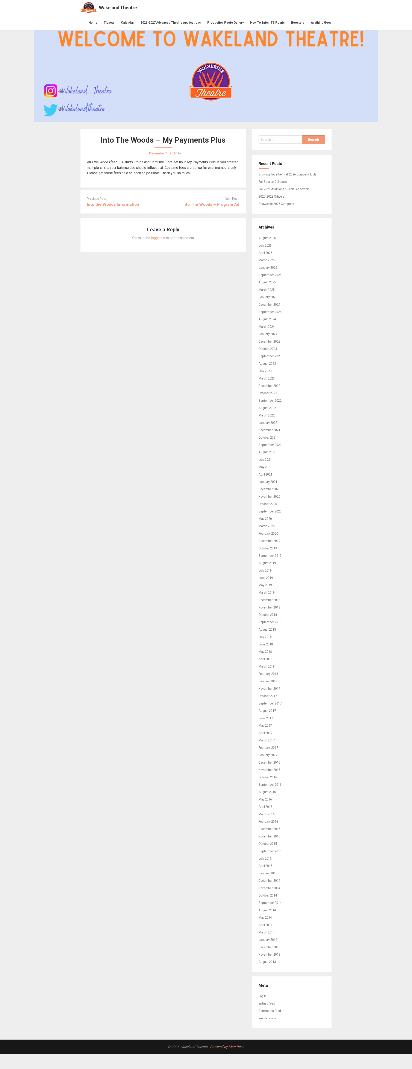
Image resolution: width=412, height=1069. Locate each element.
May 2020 (265, 518)
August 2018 (267, 629)
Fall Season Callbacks (273, 181)
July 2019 (265, 570)
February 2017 (268, 747)
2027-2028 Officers (272, 196)
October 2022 (268, 393)
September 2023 (270, 356)
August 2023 (267, 363)
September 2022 (270, 400)
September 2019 (270, 555)
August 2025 (267, 282)
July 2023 (265, 371)
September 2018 (270, 622)
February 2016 (268, 821)
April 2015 (265, 866)
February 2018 (268, 674)
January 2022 (268, 422)
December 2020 (269, 489)
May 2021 (265, 467)
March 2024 (267, 326)
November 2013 (269, 954)
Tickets (109, 22)
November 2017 (269, 688)
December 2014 (269, 880)
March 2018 (267, 666)
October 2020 (268, 504)
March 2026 (267, 260)
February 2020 (268, 533)
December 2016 (269, 762)
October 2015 (268, 843)
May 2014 (265, 917)
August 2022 (267, 408)
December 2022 (269, 385)
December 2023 (269, 341)
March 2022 (267, 415)
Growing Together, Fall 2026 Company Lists (288, 174)
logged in (158, 238)
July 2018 (265, 637)
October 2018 (268, 614)
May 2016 (265, 799)
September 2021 (270, 445)
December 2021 (269, 430)
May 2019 (265, 585)
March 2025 (267, 289)
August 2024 (267, 319)
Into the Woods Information (113, 204)
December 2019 (269, 541)
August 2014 (267, 910)
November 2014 (269, 888)
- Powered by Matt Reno (226, 1047)
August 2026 (267, 238)
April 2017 (265, 733)
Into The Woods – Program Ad (210, 204)
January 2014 (268, 939)
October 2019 (268, 548)
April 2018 (265, 659)
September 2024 (270, 312)
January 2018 (268, 681)
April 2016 (265, 806)
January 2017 (268, 755)
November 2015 (269, 836)
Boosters (297, 22)
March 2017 (267, 740)
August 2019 (267, 563)
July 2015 (265, 858)
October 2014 (268, 895)
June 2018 (266, 644)
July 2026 (265, 245)
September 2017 (270, 703)
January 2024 (268, 334)
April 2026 (265, 253)
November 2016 (269, 770)
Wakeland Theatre (118, 7)
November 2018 (269, 607)
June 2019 (266, 577)
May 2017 (265, 725)
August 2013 (267, 962)
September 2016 (270, 784)
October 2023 (268, 349)
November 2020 (269, 496)
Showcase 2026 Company (276, 204)
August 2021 (267, 452)
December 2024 (269, 304)
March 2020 (267, 526)
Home (93, 22)
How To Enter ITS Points (267, 22)
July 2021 (265, 459)
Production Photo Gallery (225, 22)
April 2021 (265, 474)
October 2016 (268, 777)
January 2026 (268, 267)
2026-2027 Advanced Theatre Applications (171, 22)
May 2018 (265, 651)
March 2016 (267, 814)
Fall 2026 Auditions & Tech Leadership (284, 189)
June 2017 (266, 718)
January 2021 (268, 481)
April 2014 (265, 925)
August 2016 (267, 792)
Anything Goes (321, 22)
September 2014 (270, 902)
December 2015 (269, 829)
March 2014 (267, 932)
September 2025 (270, 275)
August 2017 (267, 710)
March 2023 (267, 378)
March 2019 (267, 592)
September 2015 (270, 851)
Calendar (127, 22)
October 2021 (268, 437)
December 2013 (269, 947)
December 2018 (269, 600)
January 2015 (268, 873)
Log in (263, 996)
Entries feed (267, 1003)
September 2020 (270, 511)
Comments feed (270, 1011)
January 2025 (268, 297)
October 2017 (268, 696)
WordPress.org (269, 1018)
